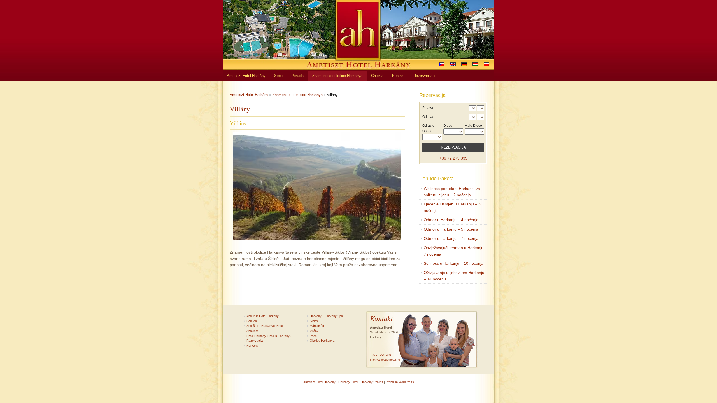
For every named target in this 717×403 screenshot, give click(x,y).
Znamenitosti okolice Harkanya (298, 95)
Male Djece (473, 126)
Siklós (314, 321)
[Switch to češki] (441, 64)
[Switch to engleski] (453, 64)
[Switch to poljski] (486, 64)
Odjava (427, 117)
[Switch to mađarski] (475, 64)
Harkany (252, 345)
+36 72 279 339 (453, 158)
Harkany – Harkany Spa (326, 316)
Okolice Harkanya (322, 340)
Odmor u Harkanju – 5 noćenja (451, 229)
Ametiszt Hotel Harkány (249, 95)
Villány (314, 330)
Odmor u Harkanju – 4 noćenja (451, 219)
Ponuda (251, 321)
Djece (447, 126)
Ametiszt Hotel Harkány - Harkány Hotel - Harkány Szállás (343, 382)
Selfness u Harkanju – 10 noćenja (453, 263)
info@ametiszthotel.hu (385, 359)
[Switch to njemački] (464, 64)
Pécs (313, 336)
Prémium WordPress (400, 382)
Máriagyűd (317, 325)
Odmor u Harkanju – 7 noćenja (451, 238)
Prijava (427, 108)
